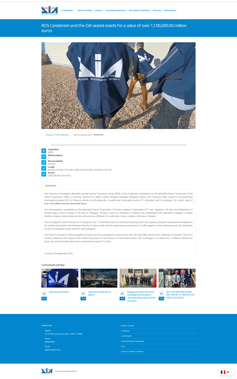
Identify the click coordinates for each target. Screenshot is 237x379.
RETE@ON (157, 11)
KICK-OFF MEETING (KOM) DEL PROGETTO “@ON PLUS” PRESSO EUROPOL (180, 294)
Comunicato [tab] (50, 186)
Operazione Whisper (59, 291)
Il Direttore (126, 331)
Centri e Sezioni (84, 11)
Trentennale (170, 11)
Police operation (62, 135)
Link (123, 346)
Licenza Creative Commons (132, 352)
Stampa (98, 11)
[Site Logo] (49, 11)
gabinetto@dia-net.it (53, 350)
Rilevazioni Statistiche (139, 11)
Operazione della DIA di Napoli (99, 293)
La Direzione (67, 11)
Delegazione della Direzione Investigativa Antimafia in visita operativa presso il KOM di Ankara (141, 296)
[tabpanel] (118, 225)
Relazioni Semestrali (116, 11)
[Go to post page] (59, 278)
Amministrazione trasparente (133, 341)
